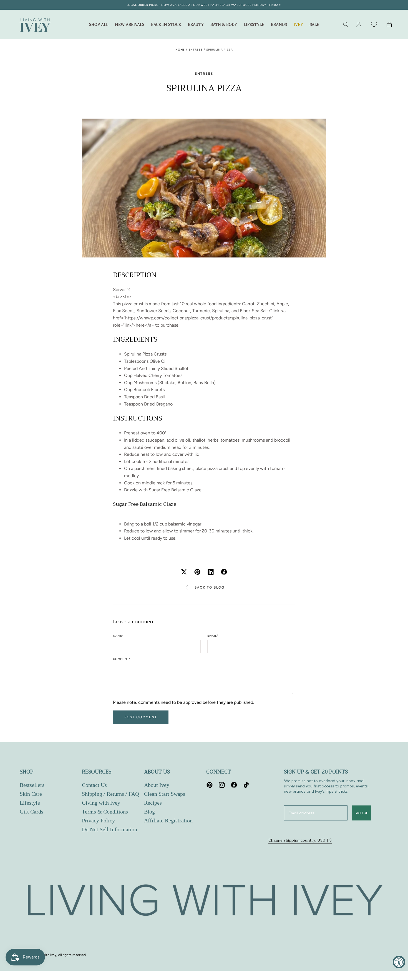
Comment (122, 659)
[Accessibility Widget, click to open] (399, 962)
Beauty (196, 25)
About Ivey (156, 785)
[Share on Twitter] (184, 572)
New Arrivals (129, 25)
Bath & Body (223, 25)
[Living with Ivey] (204, 901)
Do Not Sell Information (109, 829)
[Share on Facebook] (224, 572)
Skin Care (31, 794)
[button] (345, 24)
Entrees (195, 49)
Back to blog (210, 587)
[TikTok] (246, 785)
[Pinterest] (209, 785)
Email (212, 635)
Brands (279, 25)
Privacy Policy (98, 820)
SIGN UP (361, 813)
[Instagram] (222, 785)
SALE (314, 25)
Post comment (140, 717)
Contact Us (94, 785)
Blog (149, 812)
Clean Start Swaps (164, 794)
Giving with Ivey (101, 803)
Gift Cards (31, 812)
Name (118, 635)
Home (180, 49)
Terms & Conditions (105, 812)
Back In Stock (166, 25)
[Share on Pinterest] (197, 572)
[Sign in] (359, 24)
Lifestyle (254, 25)
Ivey (298, 25)
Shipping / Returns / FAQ (110, 794)
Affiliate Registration (168, 820)
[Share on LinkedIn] (211, 572)
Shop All (98, 25)
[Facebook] (234, 785)
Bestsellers (32, 785)
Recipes (153, 803)
